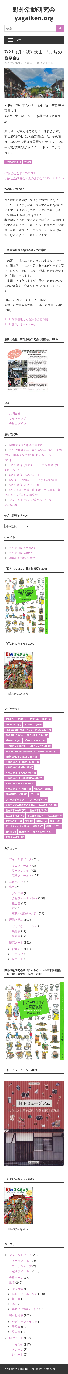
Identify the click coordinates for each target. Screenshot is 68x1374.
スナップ (17, 954)
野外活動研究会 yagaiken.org (34, 13)
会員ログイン (17, 423)
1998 (34, 719)
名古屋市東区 (15, 815)
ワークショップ (22, 870)
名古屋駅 (55, 815)
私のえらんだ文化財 (17, 826)
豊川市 (11, 831)
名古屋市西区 (35, 815)
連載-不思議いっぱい (25, 913)
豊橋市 (24, 831)
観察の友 (53, 826)
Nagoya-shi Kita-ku (19, 767)
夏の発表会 (14, 821)
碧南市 (55, 821)
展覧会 (16, 931)
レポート (17, 959)
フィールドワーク (20, 859)
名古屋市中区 (48, 804)
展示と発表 (16, 920)
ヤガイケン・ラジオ (24, 926)
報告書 (16, 903)
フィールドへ (38, 799)
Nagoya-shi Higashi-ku (22, 762)
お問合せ (14, 413)
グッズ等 (17, 893)
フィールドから (16, 799)
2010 (46, 719)
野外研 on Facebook (22, 548)
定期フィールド (46, 63)
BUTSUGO (33, 724)
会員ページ (16, 882)
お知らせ (17, 949)
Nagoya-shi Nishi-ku (20, 783)
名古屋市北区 (38, 810)
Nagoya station (18, 788)
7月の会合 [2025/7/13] (21, 173)
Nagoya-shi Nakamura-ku (24, 778)
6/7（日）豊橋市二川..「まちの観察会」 (34, 480)
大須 (29, 821)
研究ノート (16, 942)
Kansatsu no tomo (20, 751)
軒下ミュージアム (43, 831)
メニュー (21, 40)
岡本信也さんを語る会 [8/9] (27, 445)
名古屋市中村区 (16, 810)
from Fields (37, 735)
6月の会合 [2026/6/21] (24, 475)
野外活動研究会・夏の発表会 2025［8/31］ (33, 178)
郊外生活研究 (15, 837)
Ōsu (34, 794)
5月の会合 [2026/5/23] (24, 485)
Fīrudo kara (35, 740)
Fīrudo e (13, 740)
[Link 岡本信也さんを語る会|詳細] (26, 319)
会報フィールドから (24, 898)
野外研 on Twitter (20, 553)
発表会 (16, 936)
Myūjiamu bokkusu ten (22, 756)
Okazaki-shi (43, 788)
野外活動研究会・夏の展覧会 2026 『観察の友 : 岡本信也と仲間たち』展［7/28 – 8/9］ (34, 455)
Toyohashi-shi (16, 794)
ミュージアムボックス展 (20, 804)
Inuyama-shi (13, 161)
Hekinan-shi (16, 746)
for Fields (14, 735)
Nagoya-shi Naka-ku (21, 772)
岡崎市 (41, 821)
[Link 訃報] (11, 324)
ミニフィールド (22, 865)
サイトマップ (17, 418)
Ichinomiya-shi (40, 746)
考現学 (38, 826)
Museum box (48, 751)
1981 (10, 719)
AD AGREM (13, 724)
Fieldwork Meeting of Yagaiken (28, 730)
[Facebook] (28, 324)
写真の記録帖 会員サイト (25, 558)
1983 (22, 719)
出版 (12, 887)
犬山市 (27, 161)
